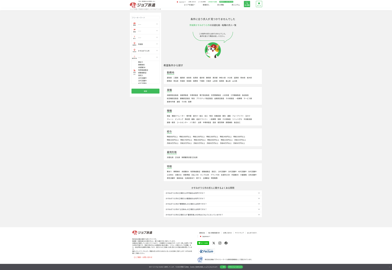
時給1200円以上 (199, 136)
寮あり (169, 171)
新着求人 (206, 4)
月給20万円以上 (186, 143)
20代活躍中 (222, 171)
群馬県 (169, 81)
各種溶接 (217, 116)
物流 (193, 98)
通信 (178, 101)
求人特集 (220, 4)
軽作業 (189, 116)
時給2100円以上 (227, 140)
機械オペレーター (178, 116)
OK (223, 267)
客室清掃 (221, 122)
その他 (184, 101)
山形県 (215, 81)
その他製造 (230, 98)
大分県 (229, 77)
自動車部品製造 (172, 95)
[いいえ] (389, 267)
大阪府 (208, 81)
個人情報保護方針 (214, 233)
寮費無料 (176, 171)
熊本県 (242, 77)
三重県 (175, 77)
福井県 (202, 77)
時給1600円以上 (173, 140)
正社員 (177, 157)
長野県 (195, 81)
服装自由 (180, 178)
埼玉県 (175, 81)
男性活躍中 (171, 178)
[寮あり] (148, 62)
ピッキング (179, 119)
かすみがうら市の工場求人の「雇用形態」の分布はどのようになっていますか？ (194, 214)
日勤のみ (178, 174)
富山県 (228, 81)
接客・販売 (171, 122)
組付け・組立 (198, 116)
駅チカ (198, 178)
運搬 (229, 116)
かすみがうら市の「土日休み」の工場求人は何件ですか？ (186, 209)
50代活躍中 (252, 171)
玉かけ (247, 116)
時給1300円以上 (212, 136)
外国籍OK (235, 174)
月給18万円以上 (173, 143)
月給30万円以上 (212, 143)
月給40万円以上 (226, 143)
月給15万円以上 (240, 140)
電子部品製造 (204, 95)
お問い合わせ (192, 2)
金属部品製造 (219, 98)
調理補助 (229, 122)
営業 (219, 119)
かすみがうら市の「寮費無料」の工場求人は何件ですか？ (186, 204)
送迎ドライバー (202, 119)
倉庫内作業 (171, 101)
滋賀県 (236, 77)
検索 (145, 91)
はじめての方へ (252, 233)
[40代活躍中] (148, 83)
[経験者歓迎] (148, 72)
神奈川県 (222, 77)
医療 (189, 101)
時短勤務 (214, 178)
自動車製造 (184, 95)
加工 (206, 116)
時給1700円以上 (186, 140)
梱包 (224, 116)
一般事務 (239, 98)
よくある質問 (202, 2)
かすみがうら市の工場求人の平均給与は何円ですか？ (185, 193)
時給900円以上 (172, 136)
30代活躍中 (232, 171)
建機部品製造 (185, 98)
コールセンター (182, 122)
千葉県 (202, 81)
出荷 (199, 122)
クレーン (170, 119)
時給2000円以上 (213, 140)
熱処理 (187, 119)
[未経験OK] (148, 67)
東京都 (215, 77)
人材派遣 (225, 95)
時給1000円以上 (185, 136)
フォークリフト (238, 116)
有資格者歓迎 (195, 171)
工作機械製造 (235, 95)
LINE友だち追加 (212, 2)
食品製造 (245, 95)
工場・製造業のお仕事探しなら (146, 1)
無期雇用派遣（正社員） (190, 157)
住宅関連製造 (216, 95)
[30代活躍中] (148, 80)
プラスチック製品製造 (204, 98)
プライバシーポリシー (235, 267)
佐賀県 (195, 77)
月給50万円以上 (239, 143)
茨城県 (182, 81)
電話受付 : (226, 2)
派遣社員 (170, 157)
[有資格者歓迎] (148, 70)
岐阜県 (189, 77)
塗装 (214, 122)
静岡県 (208, 77)
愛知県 (169, 77)
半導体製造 (194, 95)
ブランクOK (215, 174)
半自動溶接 (248, 119)
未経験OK (185, 171)
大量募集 (243, 174)
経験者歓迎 (206, 171)
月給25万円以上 (199, 143)
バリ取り (193, 122)
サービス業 (248, 98)
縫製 (193, 119)
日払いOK (195, 174)
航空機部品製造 (172, 98)
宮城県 (189, 81)
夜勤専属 (186, 174)
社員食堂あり (190, 178)
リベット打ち (237, 119)
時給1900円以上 (200, 140)
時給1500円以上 (239, 136)
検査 (168, 116)
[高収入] (148, 75)
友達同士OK (225, 174)
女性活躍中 (252, 174)
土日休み (170, 174)
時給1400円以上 (226, 136)
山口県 (234, 81)
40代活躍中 (242, 171)
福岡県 (182, 77)
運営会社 (202, 233)
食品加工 (237, 122)
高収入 (214, 171)
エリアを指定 (189, 4)
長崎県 (221, 81)
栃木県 (249, 77)
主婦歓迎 (206, 178)
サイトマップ (239, 233)
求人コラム (236, 4)
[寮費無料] (148, 64)
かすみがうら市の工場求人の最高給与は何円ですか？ (185, 198)
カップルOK (204, 174)
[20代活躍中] (148, 78)
